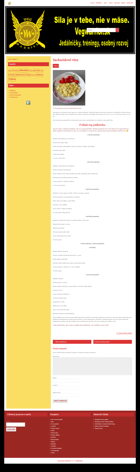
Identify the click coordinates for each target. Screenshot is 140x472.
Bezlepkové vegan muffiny (101, 419)
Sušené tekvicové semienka (102, 426)
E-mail (55, 385)
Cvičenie (53, 426)
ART (105, 3)
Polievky (53, 446)
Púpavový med (98, 428)
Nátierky (53, 444)
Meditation (79, 461)
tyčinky (33, 75)
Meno (55, 378)
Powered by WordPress (64, 461)
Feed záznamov (14, 93)
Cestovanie (15, 70)
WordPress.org (14, 97)
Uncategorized (55, 450)
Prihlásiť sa (13, 90)
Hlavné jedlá (54, 433)
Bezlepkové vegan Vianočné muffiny (104, 422)
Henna (53, 430)
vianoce (39, 74)
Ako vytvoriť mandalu (57, 419)
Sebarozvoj (20, 74)
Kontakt (130, 3)
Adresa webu (56, 392)
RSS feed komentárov (15, 95)
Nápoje (53, 442)
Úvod (92, 3)
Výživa (56, 66)
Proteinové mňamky (56, 448)
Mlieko (30, 70)
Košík (123, 3)
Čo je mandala (55, 424)
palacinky (36, 70)
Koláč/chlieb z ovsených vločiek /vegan (105, 424)
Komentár (56, 356)
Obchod (117, 3)
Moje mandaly (55, 439)
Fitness (98, 3)
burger (10, 70)
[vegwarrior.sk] (9, 3)
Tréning (28, 75)
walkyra (129, 333)
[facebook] (28, 102)
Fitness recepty (55, 428)
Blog (111, 3)
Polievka (12, 75)
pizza (42, 70)
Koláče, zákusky (55, 435)
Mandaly (24, 70)
